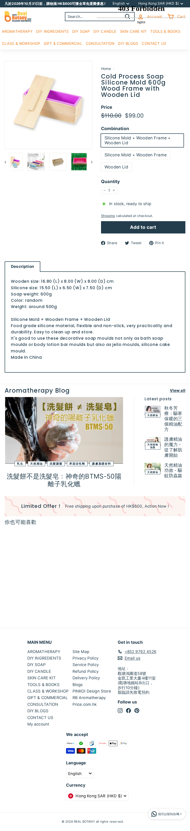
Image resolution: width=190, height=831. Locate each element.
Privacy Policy (85, 658)
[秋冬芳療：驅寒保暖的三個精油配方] (153, 410)
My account (38, 724)
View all (177, 390)
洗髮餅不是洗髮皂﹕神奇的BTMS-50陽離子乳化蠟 (64, 480)
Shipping (108, 216)
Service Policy (86, 664)
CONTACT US (40, 717)
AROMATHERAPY (17, 31)
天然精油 (36, 463)
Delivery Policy (86, 678)
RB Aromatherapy (89, 697)
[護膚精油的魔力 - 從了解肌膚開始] (153, 441)
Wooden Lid (116, 166)
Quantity (110, 181)
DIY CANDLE (39, 671)
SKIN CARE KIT (41, 678)
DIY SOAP (81, 31)
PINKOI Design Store (92, 691)
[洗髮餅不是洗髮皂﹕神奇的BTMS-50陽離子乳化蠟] (64, 430)
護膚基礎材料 (101, 463)
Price (106, 107)
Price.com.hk (85, 704)
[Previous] (7, 161)
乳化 (20, 463)
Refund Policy (85, 671)
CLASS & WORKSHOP (21, 43)
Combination (115, 128)
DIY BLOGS (38, 711)
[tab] (22, 266)
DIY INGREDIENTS (52, 31)
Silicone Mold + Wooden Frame (135, 154)
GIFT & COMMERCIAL (63, 43)
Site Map (81, 651)
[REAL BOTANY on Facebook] (128, 710)
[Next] (89, 161)
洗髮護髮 (56, 463)
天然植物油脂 (152, 446)
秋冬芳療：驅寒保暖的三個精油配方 (173, 418)
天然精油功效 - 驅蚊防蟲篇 (173, 471)
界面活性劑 (77, 463)
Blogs (78, 684)
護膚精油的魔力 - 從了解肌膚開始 (173, 447)
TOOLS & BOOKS (43, 684)
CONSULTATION (42, 704)
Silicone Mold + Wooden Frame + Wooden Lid (137, 140)
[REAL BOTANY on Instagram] (120, 710)
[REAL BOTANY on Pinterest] (136, 710)
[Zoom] (48, 105)
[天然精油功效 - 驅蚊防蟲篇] (153, 467)
